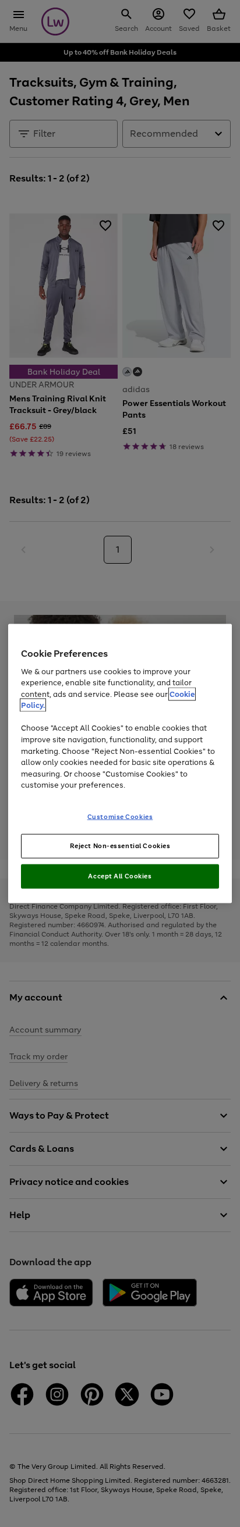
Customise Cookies (120, 816)
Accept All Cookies (119, 876)
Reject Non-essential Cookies (120, 845)
